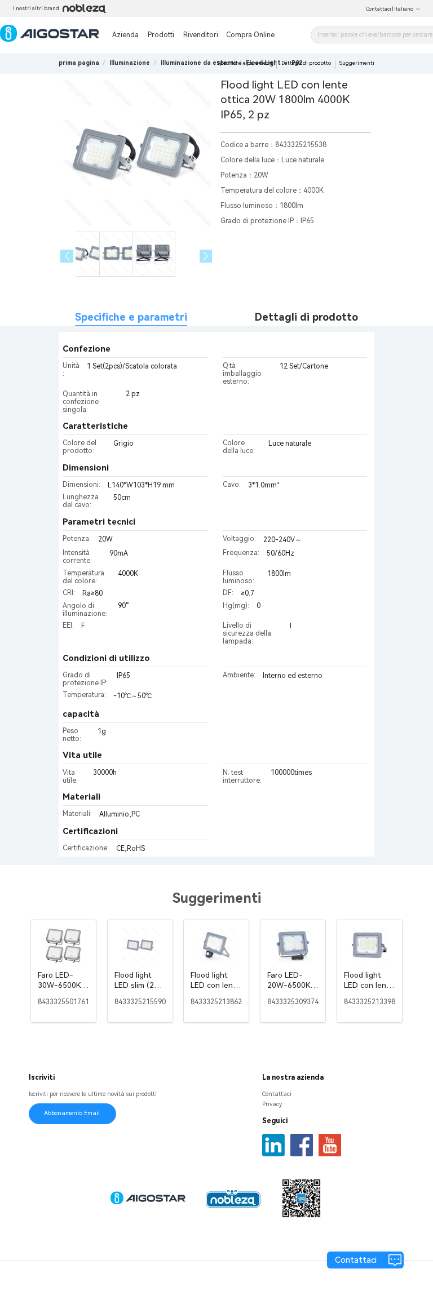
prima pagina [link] (79, 62)
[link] (129, 62)
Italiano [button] (403, 9)
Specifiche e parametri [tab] (131, 317)
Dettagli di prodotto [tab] (306, 317)
